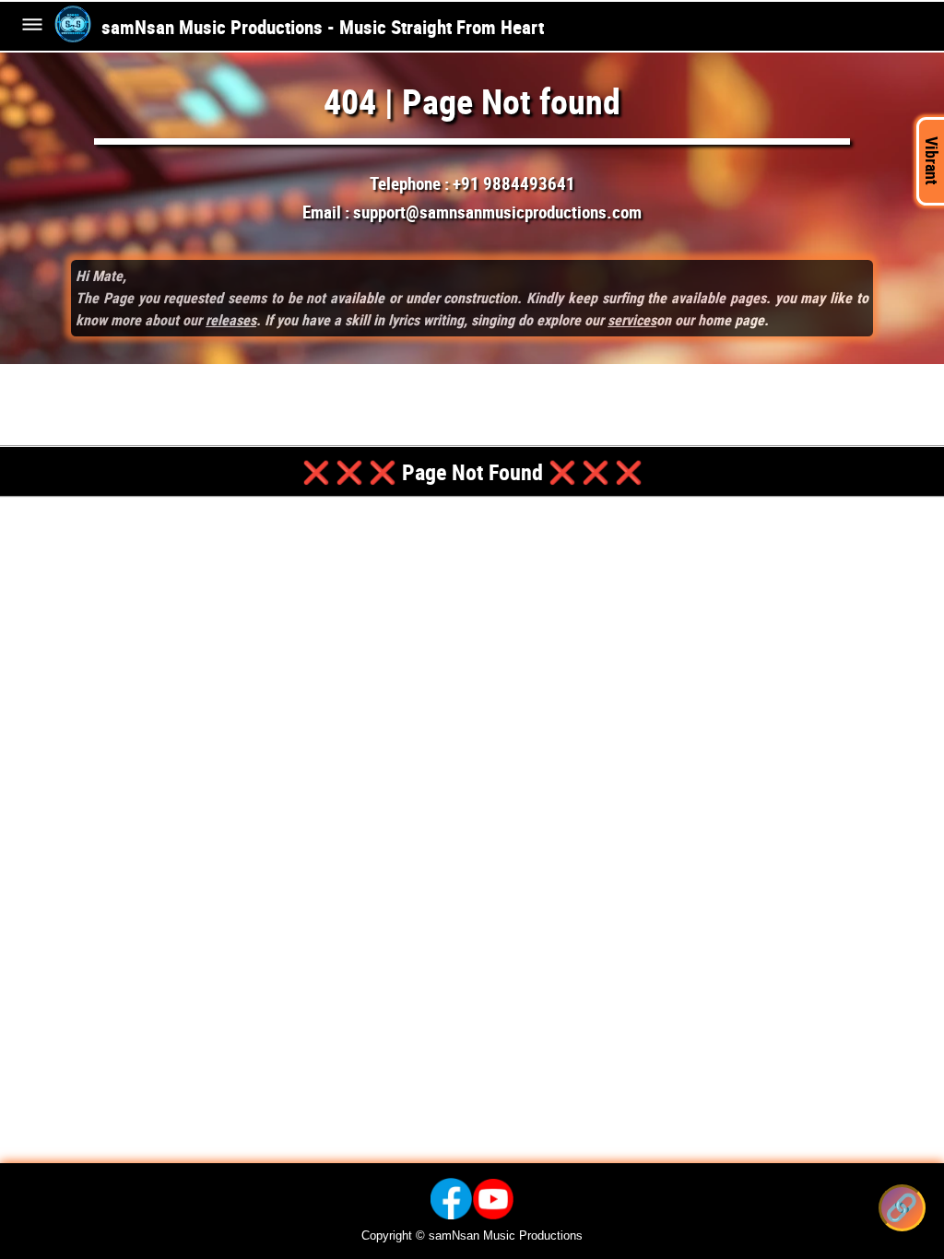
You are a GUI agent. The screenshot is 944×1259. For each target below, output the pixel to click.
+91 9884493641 (514, 183)
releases (231, 320)
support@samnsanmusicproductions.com (497, 212)
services (632, 320)
